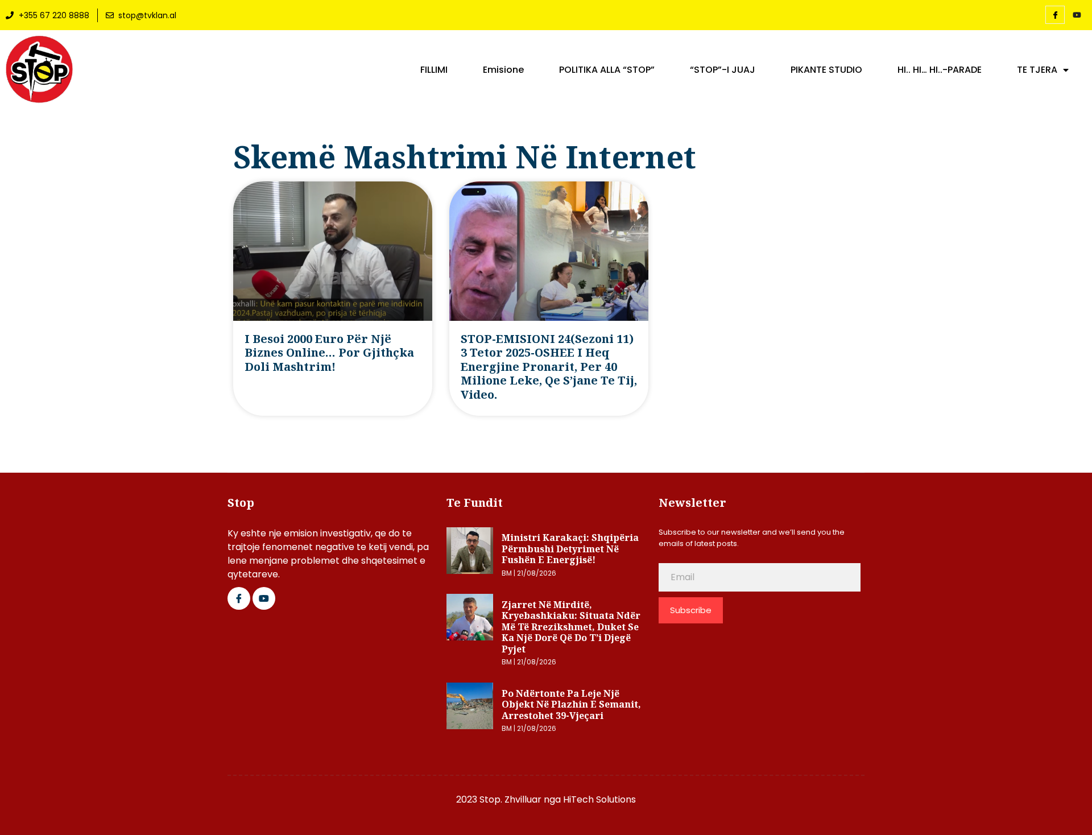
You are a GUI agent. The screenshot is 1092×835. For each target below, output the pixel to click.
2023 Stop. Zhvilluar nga (509, 799)
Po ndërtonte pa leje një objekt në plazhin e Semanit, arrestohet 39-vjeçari (571, 704)
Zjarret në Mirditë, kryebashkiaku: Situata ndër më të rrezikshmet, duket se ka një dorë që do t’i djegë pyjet (571, 626)
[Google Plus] (264, 598)
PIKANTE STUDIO (826, 70)
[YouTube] (1076, 15)
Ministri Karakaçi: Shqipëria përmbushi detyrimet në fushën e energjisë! (570, 548)
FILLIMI (434, 70)
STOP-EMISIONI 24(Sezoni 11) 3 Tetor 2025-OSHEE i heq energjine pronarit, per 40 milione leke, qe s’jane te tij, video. (549, 366)
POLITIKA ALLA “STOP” (607, 70)
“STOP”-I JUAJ (722, 70)
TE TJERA (1037, 70)
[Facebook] (1055, 15)
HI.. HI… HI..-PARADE (939, 70)
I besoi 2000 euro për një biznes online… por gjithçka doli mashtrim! (329, 352)
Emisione (503, 70)
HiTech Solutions (599, 799)
